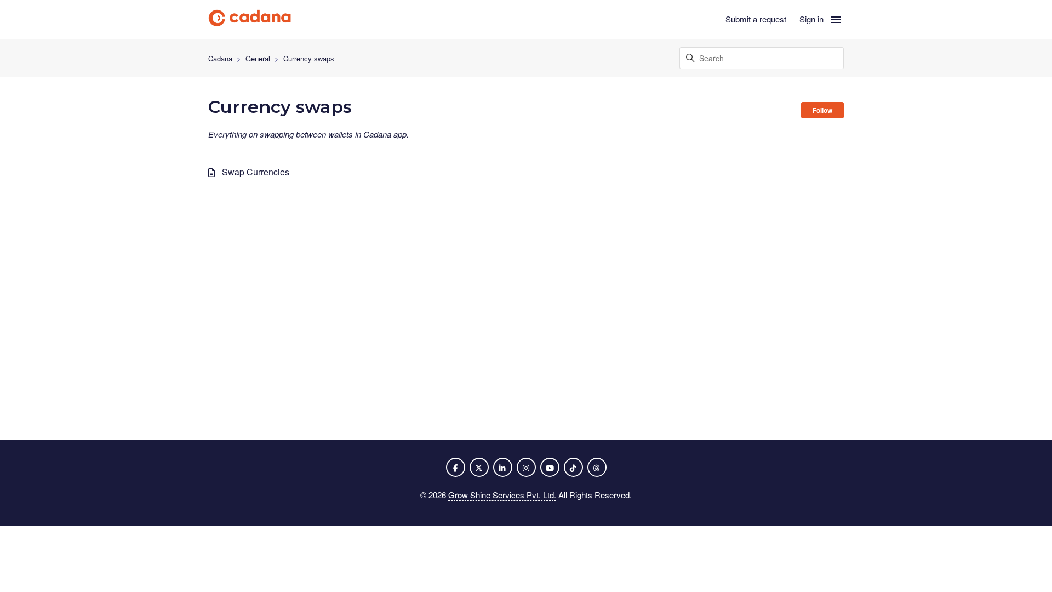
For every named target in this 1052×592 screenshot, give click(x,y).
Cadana (220, 58)
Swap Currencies (255, 172)
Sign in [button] (811, 19)
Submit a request (755, 19)
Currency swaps (308, 58)
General (257, 58)
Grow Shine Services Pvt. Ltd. (502, 494)
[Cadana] (249, 19)
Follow (822, 110)
